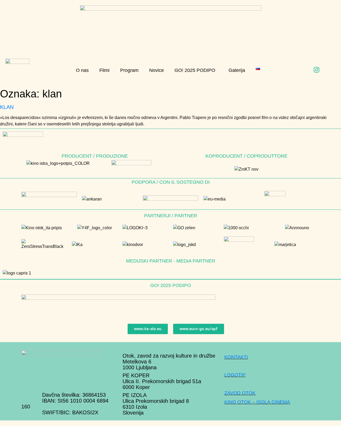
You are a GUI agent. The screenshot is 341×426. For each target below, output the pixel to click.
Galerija (237, 70)
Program (129, 70)
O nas (82, 70)
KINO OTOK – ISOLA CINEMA (257, 402)
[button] (196, 70)
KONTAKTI (236, 357)
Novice (156, 70)
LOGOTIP (235, 375)
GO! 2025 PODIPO (194, 70)
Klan (7, 107)
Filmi (104, 70)
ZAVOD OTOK (239, 393)
